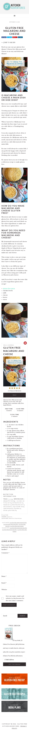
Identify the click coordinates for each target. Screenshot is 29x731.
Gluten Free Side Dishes (17, 526)
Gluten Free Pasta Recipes (10, 524)
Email (3, 583)
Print (14, 395)
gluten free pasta (9, 288)
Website (4, 589)
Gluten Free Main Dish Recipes (18, 522)
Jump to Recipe (9, 42)
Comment (5, 553)
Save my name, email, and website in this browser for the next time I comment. (15, 598)
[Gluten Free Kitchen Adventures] (14, 9)
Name (3, 576)
